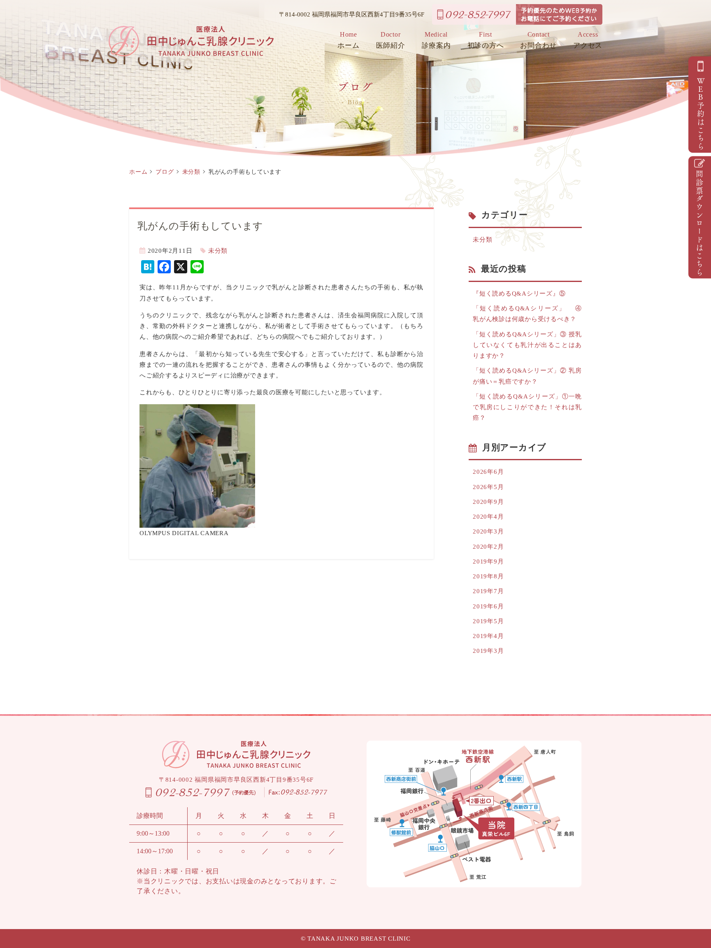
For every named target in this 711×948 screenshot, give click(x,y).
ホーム (348, 40)
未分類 (191, 171)
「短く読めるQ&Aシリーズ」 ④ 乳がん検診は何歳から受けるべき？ (527, 313)
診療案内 (436, 40)
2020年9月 (488, 501)
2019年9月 (488, 561)
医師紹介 (390, 40)
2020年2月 (488, 546)
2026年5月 (488, 487)
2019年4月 (488, 636)
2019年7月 (488, 591)
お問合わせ (538, 40)
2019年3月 (488, 651)
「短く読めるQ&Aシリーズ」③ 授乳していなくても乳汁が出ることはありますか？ (527, 345)
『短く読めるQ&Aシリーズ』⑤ (519, 293)
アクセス (587, 40)
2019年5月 (488, 621)
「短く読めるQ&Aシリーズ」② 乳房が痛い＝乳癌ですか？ (527, 375)
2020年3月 (488, 531)
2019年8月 (488, 576)
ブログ (165, 171)
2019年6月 (488, 606)
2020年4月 (488, 516)
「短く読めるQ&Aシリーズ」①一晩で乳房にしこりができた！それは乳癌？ (527, 407)
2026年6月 (488, 471)
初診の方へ (485, 40)
